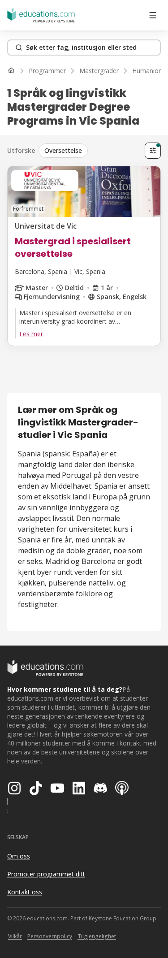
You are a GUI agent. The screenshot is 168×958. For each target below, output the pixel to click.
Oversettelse (63, 150)
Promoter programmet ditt (46, 874)
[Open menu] (153, 15)
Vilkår (15, 936)
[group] (90, 150)
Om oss (18, 856)
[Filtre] (153, 151)
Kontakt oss (24, 892)
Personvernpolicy (49, 936)
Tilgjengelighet (97, 936)
